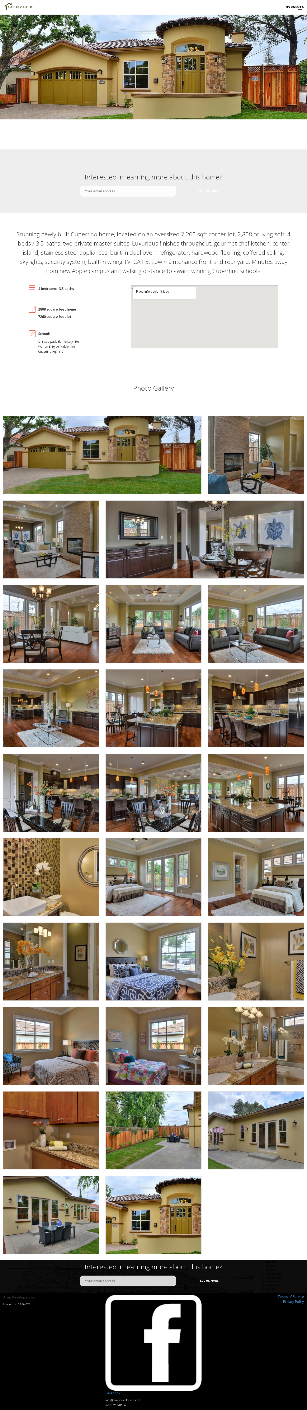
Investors (294, 6)
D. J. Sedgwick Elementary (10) (58, 341)
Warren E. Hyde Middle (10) (56, 346)
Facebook (113, 1393)
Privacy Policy (293, 1301)
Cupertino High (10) (51, 351)
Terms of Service (291, 1296)
